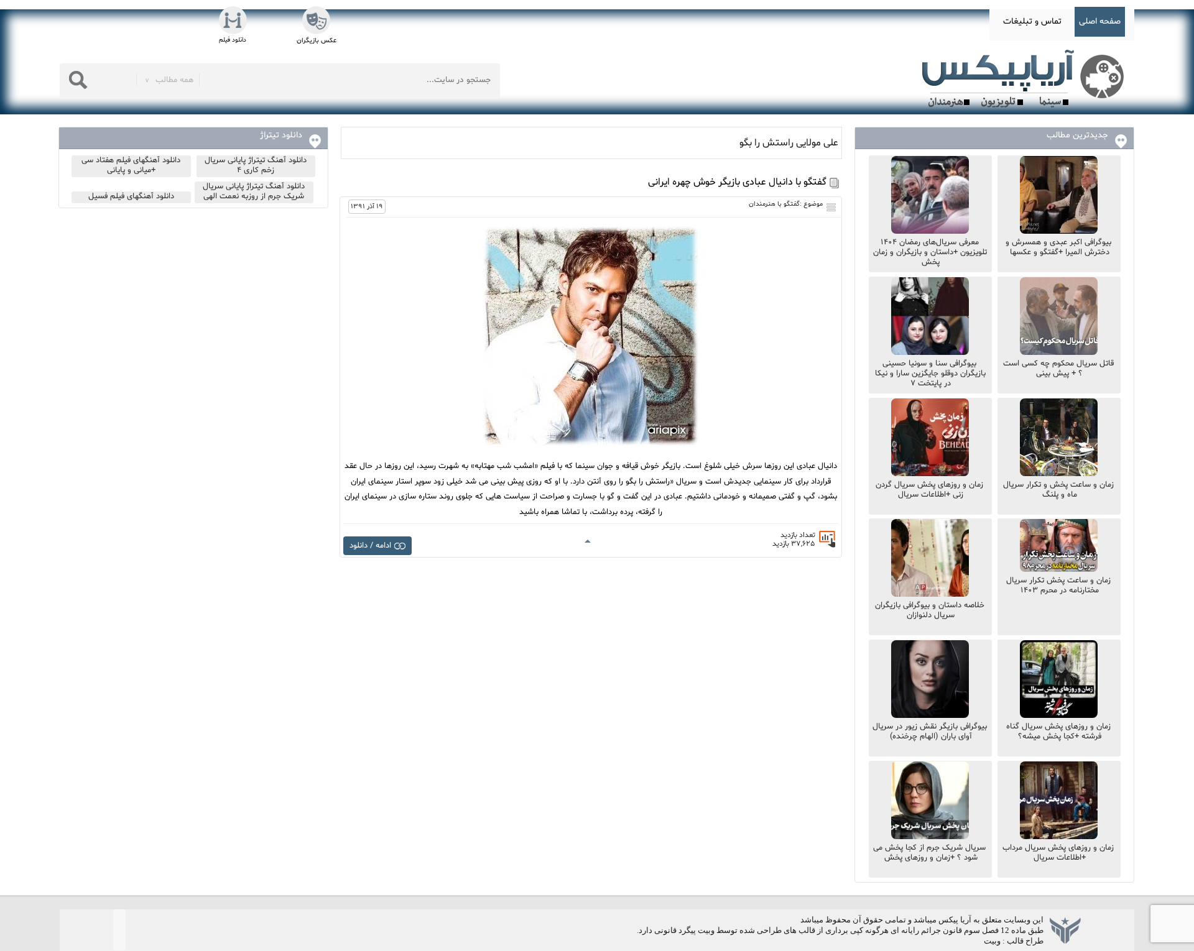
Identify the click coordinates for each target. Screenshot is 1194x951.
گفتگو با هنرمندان (774, 204)
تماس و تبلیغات (1032, 21)
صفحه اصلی (1100, 21)
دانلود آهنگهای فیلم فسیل (131, 196)
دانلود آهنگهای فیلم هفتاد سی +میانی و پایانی (130, 165)
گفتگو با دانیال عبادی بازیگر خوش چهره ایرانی (737, 182)
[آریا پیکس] (1025, 79)
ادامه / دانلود (370, 545)
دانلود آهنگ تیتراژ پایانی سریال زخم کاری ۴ (256, 165)
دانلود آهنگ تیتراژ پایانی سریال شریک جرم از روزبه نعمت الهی (254, 191)
